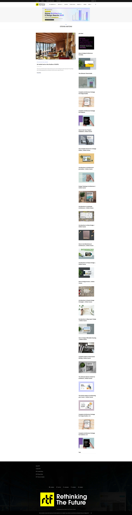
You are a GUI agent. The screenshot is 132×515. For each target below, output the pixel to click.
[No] (130, 513)
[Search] (95, 4)
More (89, 4)
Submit (85, 4)
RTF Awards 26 (52, 4)
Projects (79, 4)
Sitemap (74, 509)
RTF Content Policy (39, 471)
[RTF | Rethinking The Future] (41, 4)
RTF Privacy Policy (39, 474)
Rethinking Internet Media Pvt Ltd (64, 509)
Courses (66, 4)
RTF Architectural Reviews (42, 62)
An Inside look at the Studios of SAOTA (48, 64)
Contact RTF (38, 468)
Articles (60, 4)
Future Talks (72, 4)
